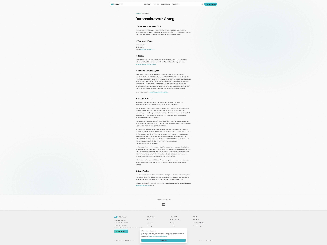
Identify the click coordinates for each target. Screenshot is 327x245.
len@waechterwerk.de (147, 49)
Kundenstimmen (165, 4)
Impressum (202, 241)
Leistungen (147, 4)
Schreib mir (196, 220)
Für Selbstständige (175, 220)
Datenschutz (209, 241)
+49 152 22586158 (198, 223)
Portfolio (156, 4)
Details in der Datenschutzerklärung (158, 236)
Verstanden (163, 240)
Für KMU (172, 223)
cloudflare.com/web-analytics (159, 92)
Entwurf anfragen (211, 4)
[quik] (163, 204)
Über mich (175, 4)
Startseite (138, 13)
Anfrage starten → (121, 231)
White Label (173, 226)
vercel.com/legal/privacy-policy (146, 64)
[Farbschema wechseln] (202, 4)
